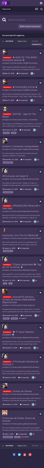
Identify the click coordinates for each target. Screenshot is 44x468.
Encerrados (33, 63)
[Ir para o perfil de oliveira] (4, 229)
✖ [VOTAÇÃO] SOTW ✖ (25, 87)
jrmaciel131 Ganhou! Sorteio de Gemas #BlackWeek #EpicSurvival (18, 300)
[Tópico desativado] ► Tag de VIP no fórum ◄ (21, 266)
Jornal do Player (35, 238)
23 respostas (23, 100)
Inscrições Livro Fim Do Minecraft (20, 235)
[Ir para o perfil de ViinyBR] (4, 51)
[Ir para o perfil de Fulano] (4, 291)
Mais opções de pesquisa (30, 26)
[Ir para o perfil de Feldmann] (4, 140)
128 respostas (24, 280)
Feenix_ (25, 120)
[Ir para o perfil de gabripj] (4, 412)
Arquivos (33, 270)
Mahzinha (26, 179)
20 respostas (23, 73)
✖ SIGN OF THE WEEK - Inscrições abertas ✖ (20, 58)
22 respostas (26, 189)
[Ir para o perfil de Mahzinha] (4, 170)
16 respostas (25, 130)
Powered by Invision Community (22, 465)
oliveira (25, 238)
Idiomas (14, 460)
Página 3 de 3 (22, 41)
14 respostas (24, 377)
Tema (22, 460)
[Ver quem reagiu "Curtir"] (32, 73)
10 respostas (26, 348)
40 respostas (27, 315)
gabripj (25, 424)
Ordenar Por (36, 44)
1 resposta (25, 404)
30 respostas (24, 248)
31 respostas (26, 159)
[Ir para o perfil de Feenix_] (4, 108)
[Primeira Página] (3, 41)
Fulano (25, 305)
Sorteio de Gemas (22, 391)
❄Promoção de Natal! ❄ (15, 176)
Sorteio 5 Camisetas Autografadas (20, 146)
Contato (30, 460)
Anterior (9, 41)
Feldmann (26, 149)
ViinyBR (25, 63)
